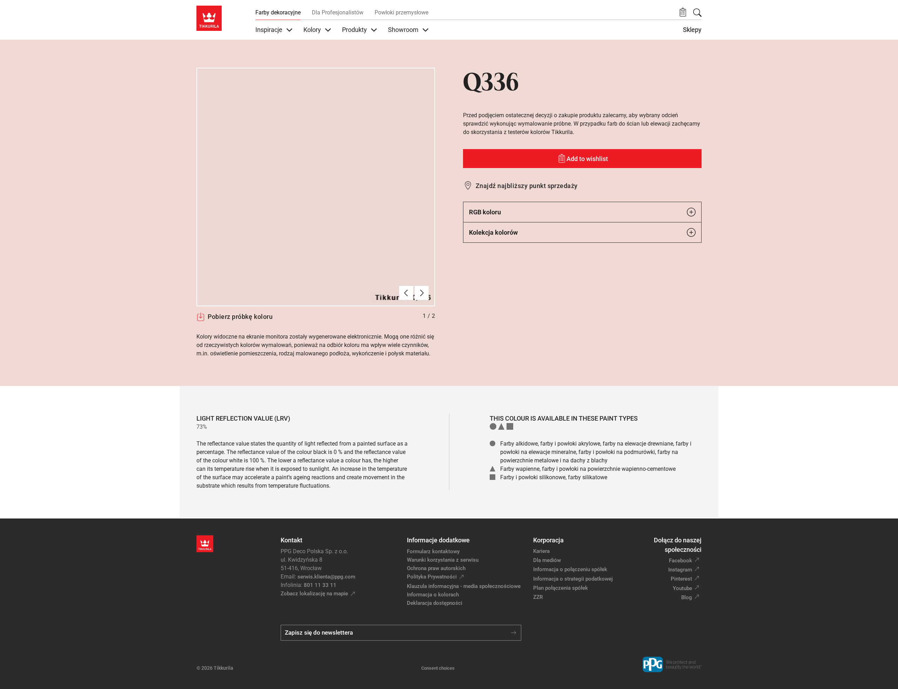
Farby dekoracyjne (278, 12)
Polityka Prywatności (432, 577)
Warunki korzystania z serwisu (442, 560)
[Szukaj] (697, 12)
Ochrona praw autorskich (436, 568)
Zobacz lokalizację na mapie (314, 593)
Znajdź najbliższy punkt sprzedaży (527, 185)
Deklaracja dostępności (434, 603)
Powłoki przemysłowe (401, 12)
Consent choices (438, 668)
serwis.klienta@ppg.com (326, 577)
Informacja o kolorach (433, 594)
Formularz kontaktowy (433, 551)
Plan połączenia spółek (560, 588)
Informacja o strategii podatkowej (573, 579)
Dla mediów (547, 560)
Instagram (680, 570)
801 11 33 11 (320, 585)
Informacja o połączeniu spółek (570, 569)
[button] (683, 12)
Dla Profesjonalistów (337, 12)
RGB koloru (485, 212)
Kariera (541, 551)
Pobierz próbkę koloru (240, 316)
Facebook (680, 560)
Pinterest (681, 579)
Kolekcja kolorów (493, 232)
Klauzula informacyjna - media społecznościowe (464, 586)
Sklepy (692, 29)
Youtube (682, 588)
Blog (686, 597)
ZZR (538, 597)
